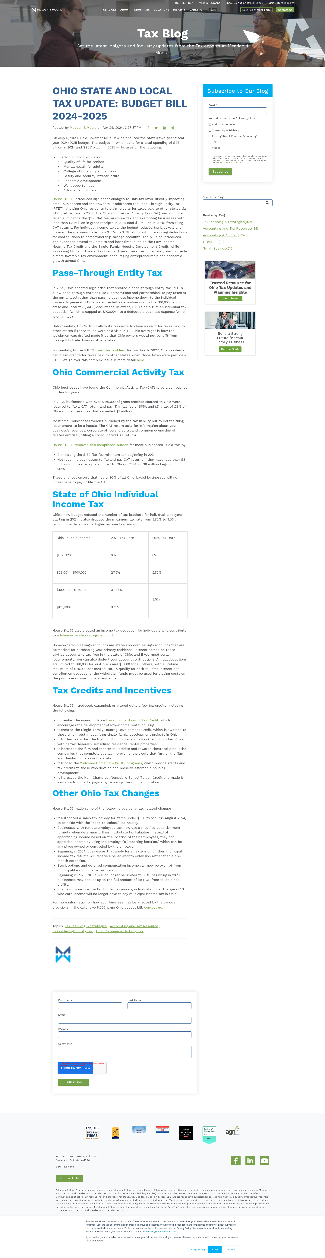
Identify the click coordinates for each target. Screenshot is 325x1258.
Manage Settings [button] (197, 1249)
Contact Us (285, 9)
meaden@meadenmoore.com (161, 1231)
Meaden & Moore (83, 127)
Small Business (218, 248)
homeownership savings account (86, 635)
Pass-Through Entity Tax (72, 931)
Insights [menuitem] (179, 9)
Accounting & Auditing (224, 235)
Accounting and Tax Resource (134, 926)
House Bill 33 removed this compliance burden (90, 445)
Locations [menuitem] (161, 9)
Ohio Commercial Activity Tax (120, 931)
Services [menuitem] (110, 9)
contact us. (153, 907)
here (140, 360)
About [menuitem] (125, 9)
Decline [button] (231, 1249)
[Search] (267, 202)
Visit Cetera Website (281, 2)
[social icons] (236, 1160)
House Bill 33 (63, 199)
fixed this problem (110, 350)
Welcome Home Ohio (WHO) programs (111, 763)
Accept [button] (214, 1249)
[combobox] (238, 202)
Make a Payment (209, 2)
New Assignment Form (256, 9)
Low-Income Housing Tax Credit (132, 720)
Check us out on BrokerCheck (244, 2)
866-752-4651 (184, 2)
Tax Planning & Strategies (86, 926)
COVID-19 (214, 242)
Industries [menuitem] (142, 9)
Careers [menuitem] (196, 9)
